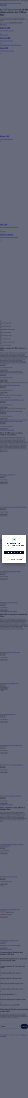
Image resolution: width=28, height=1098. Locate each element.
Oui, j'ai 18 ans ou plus (14, 552)
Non (14, 556)
